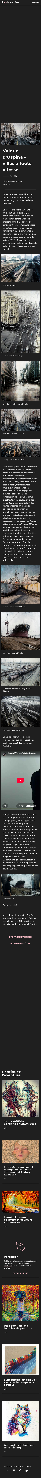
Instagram (20, 924)
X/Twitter (32, 924)
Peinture (6, 184)
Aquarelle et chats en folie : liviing (19, 1446)
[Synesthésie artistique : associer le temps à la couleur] (20, 1359)
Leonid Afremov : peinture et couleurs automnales (18, 1220)
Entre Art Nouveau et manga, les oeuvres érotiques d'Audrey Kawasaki (18, 1171)
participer (8, 1265)
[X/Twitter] (26, 1471)
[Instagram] (14, 1471)
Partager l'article (20, 937)
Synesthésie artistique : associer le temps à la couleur (20, 1382)
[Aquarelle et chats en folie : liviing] (20, 1421)
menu (35, 2)
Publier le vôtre (20, 944)
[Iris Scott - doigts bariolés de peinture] (20, 1303)
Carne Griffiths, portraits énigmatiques (20, 1122)
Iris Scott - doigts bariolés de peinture (18, 1327)
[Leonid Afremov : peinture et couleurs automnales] (20, 1202)
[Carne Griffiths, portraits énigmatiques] (20, 1098)
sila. (15, 176)
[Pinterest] (20, 1471)
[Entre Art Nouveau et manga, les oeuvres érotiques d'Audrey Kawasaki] (20, 1151)
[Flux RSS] (7, 1471)
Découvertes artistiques (12, 181)
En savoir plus (20, 1273)
